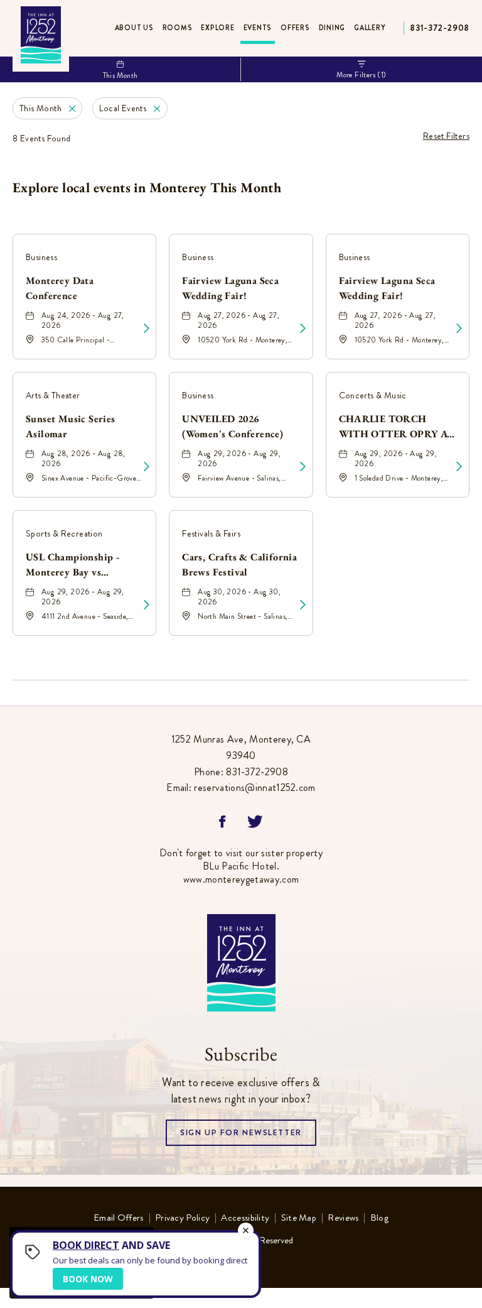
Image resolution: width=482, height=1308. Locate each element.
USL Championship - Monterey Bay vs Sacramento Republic (74, 565)
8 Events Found (42, 138)
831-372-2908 (439, 27)
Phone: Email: (241, 763)
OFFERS (295, 28)
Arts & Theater (53, 395)
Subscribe (241, 1054)
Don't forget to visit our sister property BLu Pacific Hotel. (241, 866)
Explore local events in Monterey (147, 188)
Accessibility (245, 1218)
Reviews (343, 1218)
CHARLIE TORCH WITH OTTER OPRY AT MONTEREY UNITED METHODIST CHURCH (396, 427)
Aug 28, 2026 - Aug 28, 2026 (83, 459)
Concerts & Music (373, 395)
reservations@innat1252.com (254, 787)
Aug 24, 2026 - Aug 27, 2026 (82, 320)
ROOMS (178, 28)
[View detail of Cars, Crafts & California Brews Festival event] (303, 605)
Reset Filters (446, 135)
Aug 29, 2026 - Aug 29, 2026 (239, 459)
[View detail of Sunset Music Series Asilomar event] (146, 467)
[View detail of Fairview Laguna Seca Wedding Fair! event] (303, 329)
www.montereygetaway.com (241, 879)
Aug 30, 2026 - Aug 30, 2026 (239, 597)
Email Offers (119, 1218)
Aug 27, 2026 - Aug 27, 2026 (238, 320)
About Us (134, 28)
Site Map (298, 1218)
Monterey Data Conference (60, 288)
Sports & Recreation (64, 533)
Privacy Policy (182, 1218)
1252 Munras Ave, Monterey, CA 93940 (241, 747)
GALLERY (369, 28)
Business (41, 257)
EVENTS (258, 28)
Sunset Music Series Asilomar (70, 426)
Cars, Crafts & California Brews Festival (239, 564)
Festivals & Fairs (211, 533)
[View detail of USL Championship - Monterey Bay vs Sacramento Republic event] (146, 605)
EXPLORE (217, 28)
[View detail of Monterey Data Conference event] (146, 329)
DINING (332, 28)
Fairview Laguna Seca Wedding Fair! (230, 288)
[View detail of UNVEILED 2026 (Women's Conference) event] (303, 467)
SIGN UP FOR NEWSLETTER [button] (240, 1136)
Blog (379, 1218)
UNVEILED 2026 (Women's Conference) (232, 426)
